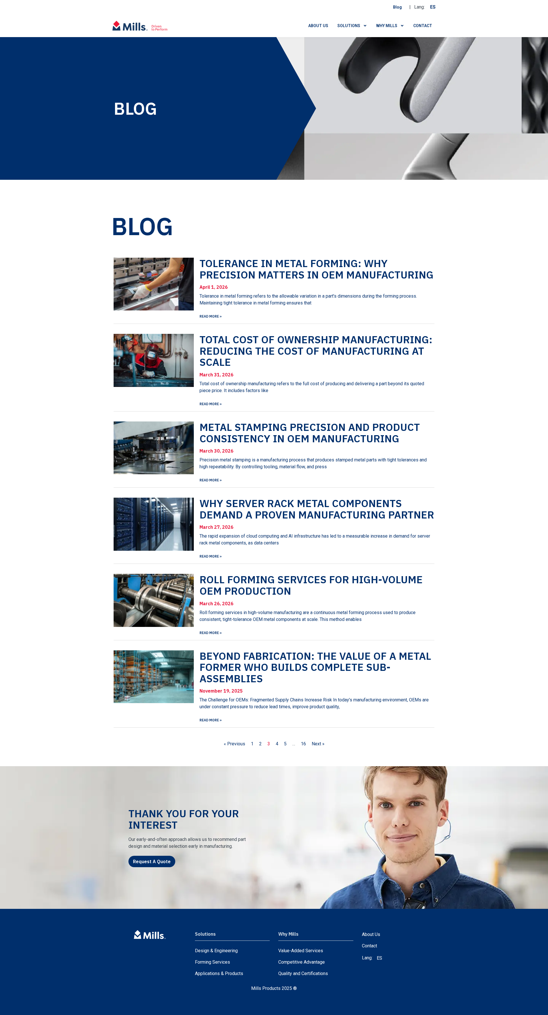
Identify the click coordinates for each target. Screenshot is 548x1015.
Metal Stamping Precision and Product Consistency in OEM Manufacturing (310, 432)
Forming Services (212, 962)
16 (303, 743)
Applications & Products (219, 973)
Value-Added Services (300, 950)
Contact (422, 25)
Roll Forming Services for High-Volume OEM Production (311, 585)
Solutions (348, 25)
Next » (318, 743)
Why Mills (386, 25)
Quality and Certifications (303, 973)
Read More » (211, 316)
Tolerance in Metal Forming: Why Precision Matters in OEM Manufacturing (317, 269)
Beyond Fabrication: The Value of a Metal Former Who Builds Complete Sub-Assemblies (315, 667)
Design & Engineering (216, 950)
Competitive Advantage (301, 962)
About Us (318, 25)
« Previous (234, 743)
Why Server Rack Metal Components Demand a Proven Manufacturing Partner (317, 509)
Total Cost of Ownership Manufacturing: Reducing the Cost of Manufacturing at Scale (316, 351)
